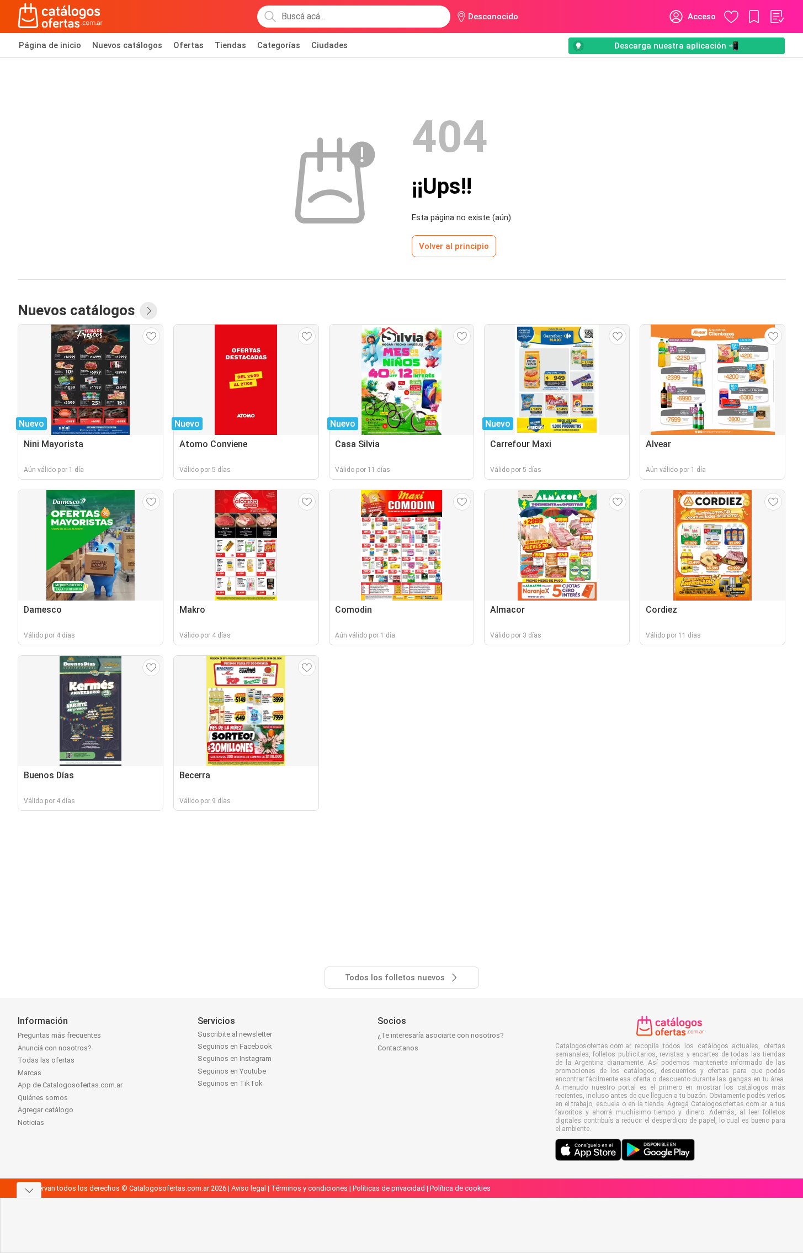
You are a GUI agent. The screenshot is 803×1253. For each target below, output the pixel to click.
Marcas (29, 1073)
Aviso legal (248, 1188)
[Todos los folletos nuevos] (148, 311)
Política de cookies (460, 1188)
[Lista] (776, 16)
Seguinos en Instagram (235, 1058)
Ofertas (188, 45)
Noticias (31, 1122)
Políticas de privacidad (389, 1188)
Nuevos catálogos (127, 45)
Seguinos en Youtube (232, 1071)
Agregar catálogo (45, 1110)
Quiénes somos (43, 1097)
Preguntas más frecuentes (59, 1035)
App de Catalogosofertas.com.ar (70, 1085)
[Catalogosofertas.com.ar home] (60, 16)
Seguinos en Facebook (235, 1046)
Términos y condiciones (309, 1188)
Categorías (278, 45)
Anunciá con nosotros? (55, 1048)
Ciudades (329, 45)
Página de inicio (50, 45)
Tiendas (230, 45)
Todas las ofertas (46, 1060)
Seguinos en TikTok (230, 1083)
